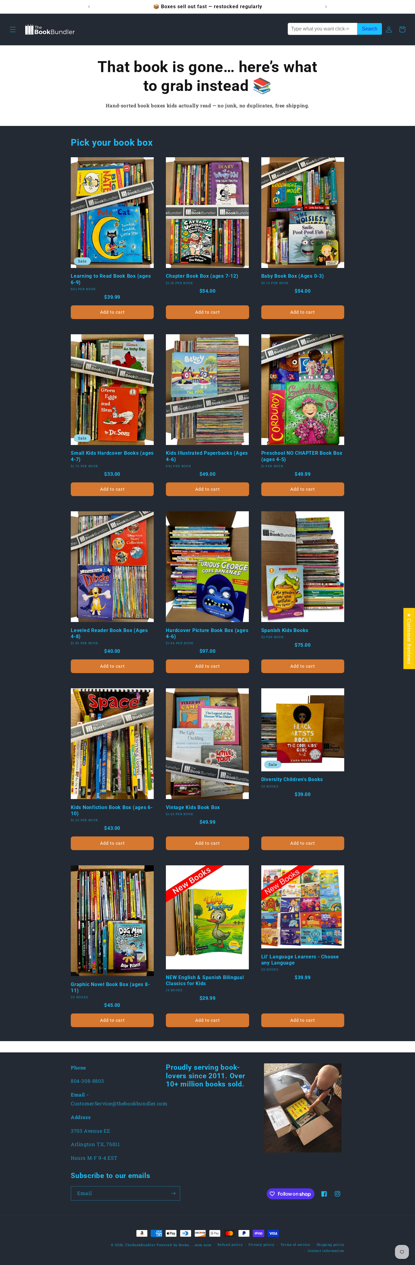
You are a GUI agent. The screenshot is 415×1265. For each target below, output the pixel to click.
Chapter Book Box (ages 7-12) (202, 276)
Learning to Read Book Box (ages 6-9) (111, 279)
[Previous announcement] (89, 6)
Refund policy (230, 1244)
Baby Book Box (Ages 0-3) (292, 276)
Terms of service (295, 1244)
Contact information (326, 1250)
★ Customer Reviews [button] (409, 638)
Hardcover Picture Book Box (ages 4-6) (207, 633)
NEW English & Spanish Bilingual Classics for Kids (205, 980)
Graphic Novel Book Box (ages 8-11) (110, 987)
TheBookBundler (140, 1244)
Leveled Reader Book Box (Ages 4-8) (109, 633)
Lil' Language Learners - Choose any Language (300, 960)
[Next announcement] (326, 6)
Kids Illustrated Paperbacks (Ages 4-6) (207, 456)
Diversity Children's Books (292, 779)
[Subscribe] (173, 1193)
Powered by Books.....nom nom (184, 1244)
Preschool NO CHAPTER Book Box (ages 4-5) (301, 456)
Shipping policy (331, 1244)
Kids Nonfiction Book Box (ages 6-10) (112, 810)
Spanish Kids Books (285, 630)
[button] (12, 29)
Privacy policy (261, 1244)
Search (369, 28)
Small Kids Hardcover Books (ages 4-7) (112, 456)
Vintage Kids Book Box (193, 807)
